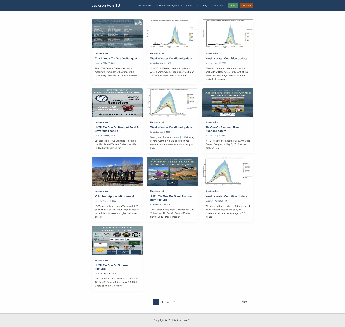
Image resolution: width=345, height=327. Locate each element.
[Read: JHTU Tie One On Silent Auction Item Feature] (172, 171)
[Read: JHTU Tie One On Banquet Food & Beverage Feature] (117, 102)
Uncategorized (101, 53)
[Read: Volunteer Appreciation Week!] (117, 171)
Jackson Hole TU (106, 5)
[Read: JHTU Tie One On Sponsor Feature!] (117, 240)
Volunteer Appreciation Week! (114, 196)
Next (246, 301)
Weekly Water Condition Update (171, 58)
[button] (180, 5)
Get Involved (144, 5)
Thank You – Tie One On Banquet (116, 58)
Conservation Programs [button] (167, 5)
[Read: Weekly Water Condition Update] (172, 33)
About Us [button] (191, 5)
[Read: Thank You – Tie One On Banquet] (117, 33)
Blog (205, 5)
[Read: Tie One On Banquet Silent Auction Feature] (227, 102)
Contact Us (217, 5)
